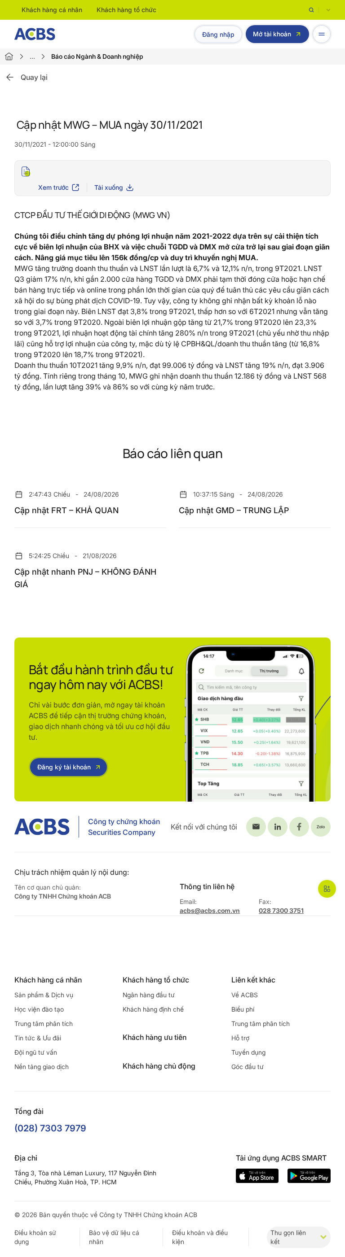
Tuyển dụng (248, 1052)
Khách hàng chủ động (159, 1065)
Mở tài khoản (272, 34)
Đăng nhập (218, 34)
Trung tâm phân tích (43, 1023)
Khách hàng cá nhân (52, 9)
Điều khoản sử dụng (35, 1237)
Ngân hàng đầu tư (149, 995)
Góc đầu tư (247, 1066)
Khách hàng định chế (153, 1009)
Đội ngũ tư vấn (35, 1052)
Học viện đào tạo (39, 1009)
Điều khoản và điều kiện (200, 1237)
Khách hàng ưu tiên (154, 1037)
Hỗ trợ (240, 1038)
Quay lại (34, 77)
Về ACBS (244, 995)
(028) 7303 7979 (50, 1128)
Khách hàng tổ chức (126, 9)
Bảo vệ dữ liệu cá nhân (114, 1237)
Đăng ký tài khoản (64, 767)
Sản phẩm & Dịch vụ (43, 995)
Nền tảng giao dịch (41, 1066)
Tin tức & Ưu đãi (37, 1038)
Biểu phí (242, 1009)
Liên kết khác (253, 979)
